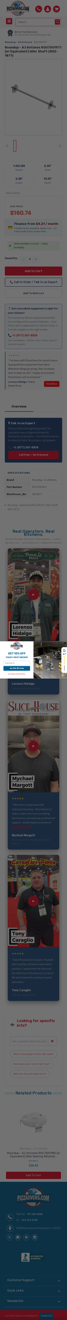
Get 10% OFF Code (17, 668)
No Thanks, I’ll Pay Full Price (16, 674)
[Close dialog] (65, 643)
